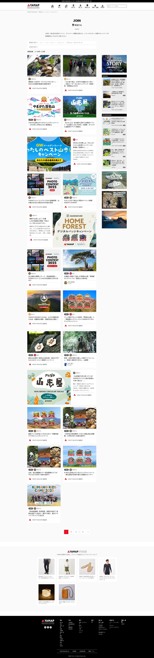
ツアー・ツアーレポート (48, 42)
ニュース (100, 624)
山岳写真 (70, 622)
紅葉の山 (62, 640)
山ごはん (101, 634)
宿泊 (80, 625)
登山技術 (70, 628)
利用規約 (74, 651)
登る (61, 620)
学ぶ (70, 620)
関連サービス (91, 651)
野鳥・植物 (101, 622)
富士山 (61, 622)
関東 (61, 637)
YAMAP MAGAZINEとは (64, 651)
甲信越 (61, 630)
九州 (61, 644)
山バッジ (61, 42)
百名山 (61, 645)
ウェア (80, 632)
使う (80, 620)
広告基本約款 (82, 651)
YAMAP (122, 624)
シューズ (81, 630)
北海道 (61, 639)
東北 (61, 642)
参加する (112, 620)
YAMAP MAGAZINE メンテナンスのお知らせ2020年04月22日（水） (77, 1)
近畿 (61, 628)
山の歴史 (101, 625)
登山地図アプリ (102, 632)
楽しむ (100, 620)
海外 (61, 624)
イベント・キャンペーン (74, 42)
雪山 (61, 635)
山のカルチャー (102, 627)
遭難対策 (70, 627)
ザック (80, 627)
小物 (80, 628)
